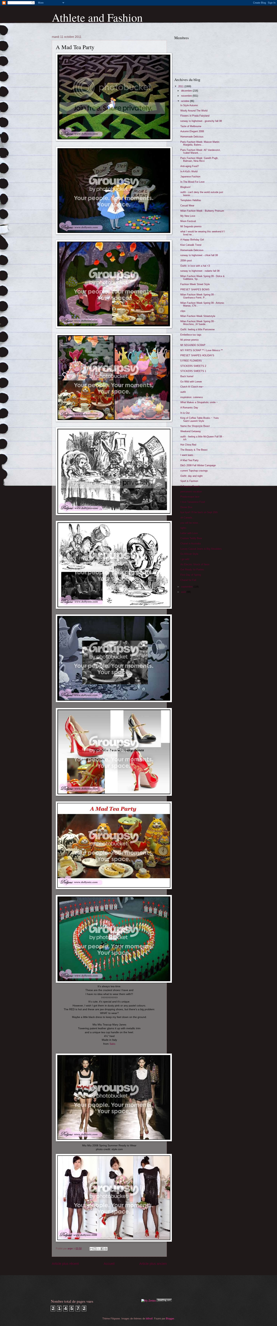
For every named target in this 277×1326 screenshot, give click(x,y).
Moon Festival (188, 221)
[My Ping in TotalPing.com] (164, 1300)
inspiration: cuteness (191, 397)
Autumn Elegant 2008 (192, 131)
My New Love (187, 215)
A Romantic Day (189, 407)
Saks (112, 1043)
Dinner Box (186, 507)
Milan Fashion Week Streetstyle (197, 316)
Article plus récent (65, 1264)
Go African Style (189, 553)
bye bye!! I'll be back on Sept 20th (199, 512)
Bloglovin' (185, 187)
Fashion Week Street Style (195, 284)
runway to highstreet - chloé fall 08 (199, 255)
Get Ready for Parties (192, 569)
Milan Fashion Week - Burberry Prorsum (202, 210)
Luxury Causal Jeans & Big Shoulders (201, 548)
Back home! (187, 376)
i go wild (184, 559)
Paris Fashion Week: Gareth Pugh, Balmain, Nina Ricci (199, 159)
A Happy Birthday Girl (192, 239)
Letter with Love (189, 533)
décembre (187, 90)
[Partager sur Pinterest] (106, 1249)
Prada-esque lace (189, 496)
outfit (183, 392)
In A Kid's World (188, 171)
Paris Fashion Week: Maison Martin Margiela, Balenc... (199, 143)
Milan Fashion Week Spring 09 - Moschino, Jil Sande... (197, 323)
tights (183, 527)
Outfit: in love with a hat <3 (195, 265)
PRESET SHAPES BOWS (195, 289)
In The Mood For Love (192, 181)
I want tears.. (187, 455)
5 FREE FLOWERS (191, 360)
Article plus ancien (153, 1264)
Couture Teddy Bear (191, 538)
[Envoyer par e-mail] (91, 1249)
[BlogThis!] (95, 1249)
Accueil (109, 1264)
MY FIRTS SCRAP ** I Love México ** (201, 350)
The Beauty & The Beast (193, 449)
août (184, 592)
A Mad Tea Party (189, 460)
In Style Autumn (189, 105)
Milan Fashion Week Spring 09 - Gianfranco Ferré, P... (197, 296)
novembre (187, 95)
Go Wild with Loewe (191, 381)
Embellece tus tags (190, 334)
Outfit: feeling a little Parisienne (197, 329)
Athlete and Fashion (97, 17)
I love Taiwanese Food (192, 501)
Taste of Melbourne (190, 126)
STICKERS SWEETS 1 (193, 371)
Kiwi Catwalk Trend (190, 244)
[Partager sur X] (98, 1249)
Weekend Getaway (190, 431)
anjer (70, 1248)
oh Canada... (187, 517)
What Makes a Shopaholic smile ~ (199, 402)
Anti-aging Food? (189, 166)
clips (182, 311)
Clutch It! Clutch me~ (192, 386)
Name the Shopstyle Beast (195, 426)
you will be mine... (190, 522)
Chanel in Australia (190, 543)
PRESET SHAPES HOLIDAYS (197, 355)
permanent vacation (191, 491)
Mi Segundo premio (190, 226)
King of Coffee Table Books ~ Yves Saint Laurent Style (199, 419)
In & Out (185, 412)
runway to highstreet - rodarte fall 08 (200, 270)
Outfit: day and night (191, 476)
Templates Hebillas (190, 200)
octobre (185, 101)
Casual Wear (187, 205)
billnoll (149, 1318)
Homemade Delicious (192, 136)
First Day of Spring (190, 574)
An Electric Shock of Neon (194, 564)
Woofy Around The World (193, 110)
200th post (186, 260)
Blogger (170, 1318)
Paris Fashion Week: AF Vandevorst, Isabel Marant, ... (200, 151)
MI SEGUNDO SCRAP (192, 345)
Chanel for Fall (188, 580)
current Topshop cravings (194, 470)
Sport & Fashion (189, 481)
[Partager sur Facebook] (102, 1249)
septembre (187, 586)
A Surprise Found (189, 486)
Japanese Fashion (190, 176)
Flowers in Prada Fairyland (194, 115)
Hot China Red (188, 444)
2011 (181, 86)
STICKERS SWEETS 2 (193, 366)
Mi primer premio (189, 339)
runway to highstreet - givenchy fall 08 (201, 121)
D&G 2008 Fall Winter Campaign (198, 465)
